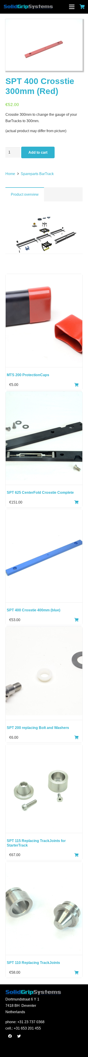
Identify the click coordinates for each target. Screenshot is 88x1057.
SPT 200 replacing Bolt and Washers (38, 728)
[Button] (76, 385)
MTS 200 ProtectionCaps (28, 375)
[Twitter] (18, 1036)
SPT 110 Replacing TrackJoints (33, 963)
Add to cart (37, 152)
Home (10, 174)
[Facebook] (9, 1036)
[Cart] (82, 7)
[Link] (38, 7)
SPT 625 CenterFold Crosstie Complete (40, 492)
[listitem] (44, 231)
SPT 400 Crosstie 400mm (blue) (33, 610)
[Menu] (71, 6)
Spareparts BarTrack (37, 174)
